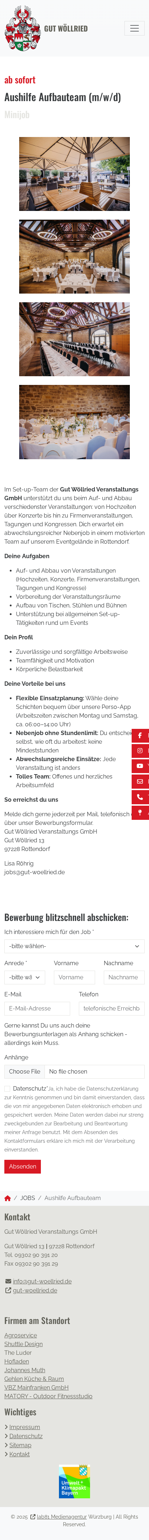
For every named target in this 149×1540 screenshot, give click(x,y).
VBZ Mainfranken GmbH (36, 1387)
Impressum (24, 1427)
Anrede (15, 963)
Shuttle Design (23, 1344)
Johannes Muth (24, 1370)
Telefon (88, 994)
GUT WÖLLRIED (66, 28)
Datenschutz (26, 1436)
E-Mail (12, 994)
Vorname (66, 963)
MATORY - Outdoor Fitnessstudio (48, 1396)
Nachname (118, 963)
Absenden (22, 1166)
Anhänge (16, 1057)
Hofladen (16, 1361)
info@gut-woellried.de (42, 1281)
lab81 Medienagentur (62, 1517)
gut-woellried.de (35, 1290)
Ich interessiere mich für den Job (49, 932)
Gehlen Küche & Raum (34, 1378)
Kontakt (19, 1454)
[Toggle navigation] (134, 28)
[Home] (7, 1198)
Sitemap (20, 1445)
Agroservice (20, 1335)
